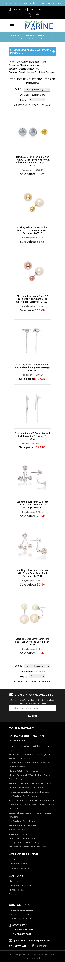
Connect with (18, 946)
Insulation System (18, 834)
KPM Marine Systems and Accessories (28, 846)
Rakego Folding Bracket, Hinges (25, 842)
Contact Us (35, 9)
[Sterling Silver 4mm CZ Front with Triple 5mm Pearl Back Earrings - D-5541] (32, 545)
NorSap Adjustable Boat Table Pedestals (29, 792)
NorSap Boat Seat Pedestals (23, 796)
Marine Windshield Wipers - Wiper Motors (30, 783)
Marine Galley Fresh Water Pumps (26, 787)
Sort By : (19, 89)
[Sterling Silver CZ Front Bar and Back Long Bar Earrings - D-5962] (32, 408)
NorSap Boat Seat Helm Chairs (24, 821)
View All (46, 105)
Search (30, 15)
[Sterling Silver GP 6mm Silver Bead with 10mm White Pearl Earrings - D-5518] (32, 203)
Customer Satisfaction (20, 885)
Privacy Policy (16, 890)
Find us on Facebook (19, 868)
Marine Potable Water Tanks (23, 771)
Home (12, 859)
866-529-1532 (19, 9)
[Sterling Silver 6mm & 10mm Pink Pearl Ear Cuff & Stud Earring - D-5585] (32, 614)
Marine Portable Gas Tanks (22, 825)
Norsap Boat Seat (18, 829)
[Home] (39, 29)
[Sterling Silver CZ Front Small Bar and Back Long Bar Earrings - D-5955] (32, 340)
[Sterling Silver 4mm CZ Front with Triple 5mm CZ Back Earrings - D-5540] (32, 477)
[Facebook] (39, 946)
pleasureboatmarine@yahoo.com (32, 940)
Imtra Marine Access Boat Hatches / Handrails (32, 800)
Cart (38, 15)
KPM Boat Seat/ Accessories (23, 838)
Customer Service (18, 863)
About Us (13, 881)
